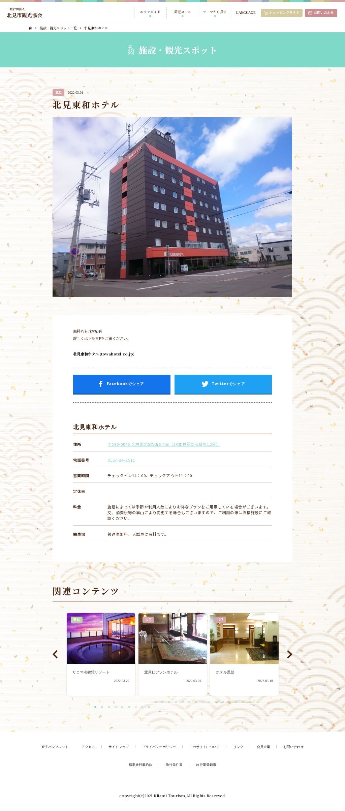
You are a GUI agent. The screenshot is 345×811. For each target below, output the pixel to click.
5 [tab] (125, 707)
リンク (238, 746)
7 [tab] (138, 707)
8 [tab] (145, 707)
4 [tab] (118, 707)
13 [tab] (178, 702)
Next (289, 654)
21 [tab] (232, 702)
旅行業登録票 (206, 764)
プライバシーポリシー (159, 746)
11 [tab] (165, 702)
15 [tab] (192, 702)
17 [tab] (205, 702)
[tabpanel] (101, 654)
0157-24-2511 (121, 460)
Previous (55, 654)
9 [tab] (151, 707)
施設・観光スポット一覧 (58, 28)
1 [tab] (98, 707)
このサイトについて (204, 746)
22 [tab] (239, 702)
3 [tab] (111, 707)
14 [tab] (185, 702)
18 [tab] (212, 702)
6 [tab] (131, 707)
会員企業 (263, 746)
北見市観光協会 (24, 13)
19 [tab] (219, 702)
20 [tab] (225, 702)
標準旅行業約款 (140, 764)
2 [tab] (104, 707)
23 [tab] (245, 702)
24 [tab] (252, 702)
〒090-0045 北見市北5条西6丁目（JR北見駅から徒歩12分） (163, 444)
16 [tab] (198, 702)
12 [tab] (171, 702)
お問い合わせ (293, 746)
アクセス (88, 746)
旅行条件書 (174, 764)
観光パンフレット (54, 746)
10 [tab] (158, 702)
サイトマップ (118, 746)
